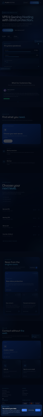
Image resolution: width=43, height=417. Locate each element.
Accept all (38, 410)
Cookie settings (31, 410)
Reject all (24, 410)
